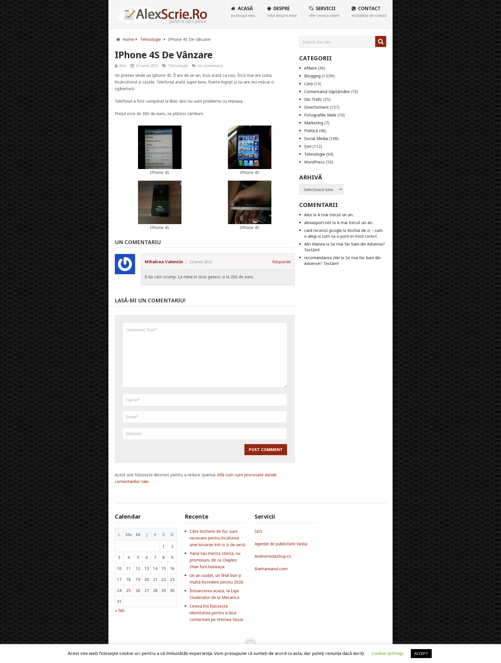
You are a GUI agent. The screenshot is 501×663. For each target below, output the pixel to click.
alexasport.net (317, 222)
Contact (369, 11)
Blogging (312, 76)
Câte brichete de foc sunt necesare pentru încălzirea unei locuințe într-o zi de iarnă (217, 537)
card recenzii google (323, 230)
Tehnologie (178, 65)
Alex (123, 65)
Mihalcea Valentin (164, 261)
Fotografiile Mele (320, 115)
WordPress (314, 162)
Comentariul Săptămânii (327, 91)
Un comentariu (210, 65)
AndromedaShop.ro (273, 556)
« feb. (120, 610)
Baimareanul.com (271, 568)
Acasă (243, 11)
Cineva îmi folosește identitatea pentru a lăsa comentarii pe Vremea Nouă (216, 612)
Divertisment (316, 107)
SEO (258, 531)
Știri (307, 146)
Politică (311, 130)
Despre (282, 11)
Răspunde (281, 261)
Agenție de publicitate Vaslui (281, 543)
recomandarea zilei (322, 257)
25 (128, 590)
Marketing (313, 123)
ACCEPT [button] (421, 653)
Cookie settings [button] (388, 653)
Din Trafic (313, 99)
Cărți (308, 83)
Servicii (324, 11)
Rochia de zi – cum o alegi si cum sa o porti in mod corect (343, 233)
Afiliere (310, 68)
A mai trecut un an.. (335, 214)
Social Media (316, 138)
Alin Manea (314, 244)
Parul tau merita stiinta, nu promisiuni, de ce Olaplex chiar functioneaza (215, 560)
